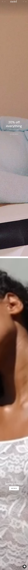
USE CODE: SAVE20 (14, 134)
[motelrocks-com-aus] (13, 1)
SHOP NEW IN (14, 488)
